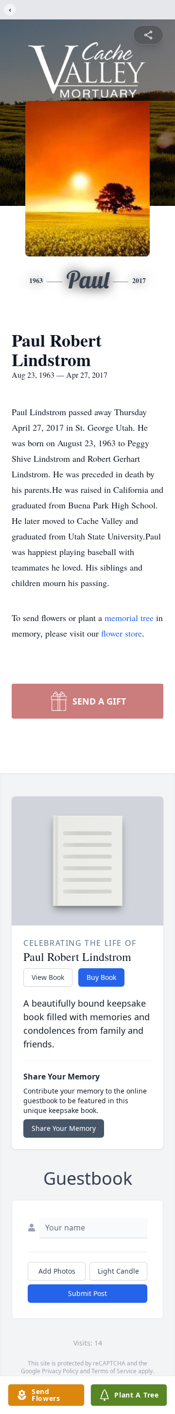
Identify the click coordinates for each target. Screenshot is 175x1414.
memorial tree (129, 617)
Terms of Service (114, 1371)
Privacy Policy (60, 1371)
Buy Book (101, 977)
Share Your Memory (64, 1128)
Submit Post (87, 1293)
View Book (48, 977)
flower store (121, 633)
